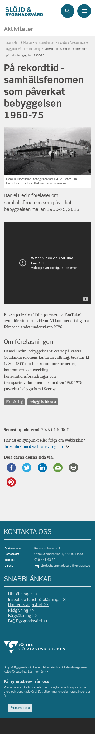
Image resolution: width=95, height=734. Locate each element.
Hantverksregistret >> (28, 605)
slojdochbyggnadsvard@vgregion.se (65, 565)
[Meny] (84, 11)
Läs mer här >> (38, 671)
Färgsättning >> (22, 616)
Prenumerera (20, 708)
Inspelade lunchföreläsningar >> (38, 600)
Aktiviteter (18, 29)
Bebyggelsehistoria (42, 402)
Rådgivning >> (21, 610)
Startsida (11, 43)
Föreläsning (14, 402)
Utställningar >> (22, 594)
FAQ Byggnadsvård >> (28, 621)
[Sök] (67, 11)
